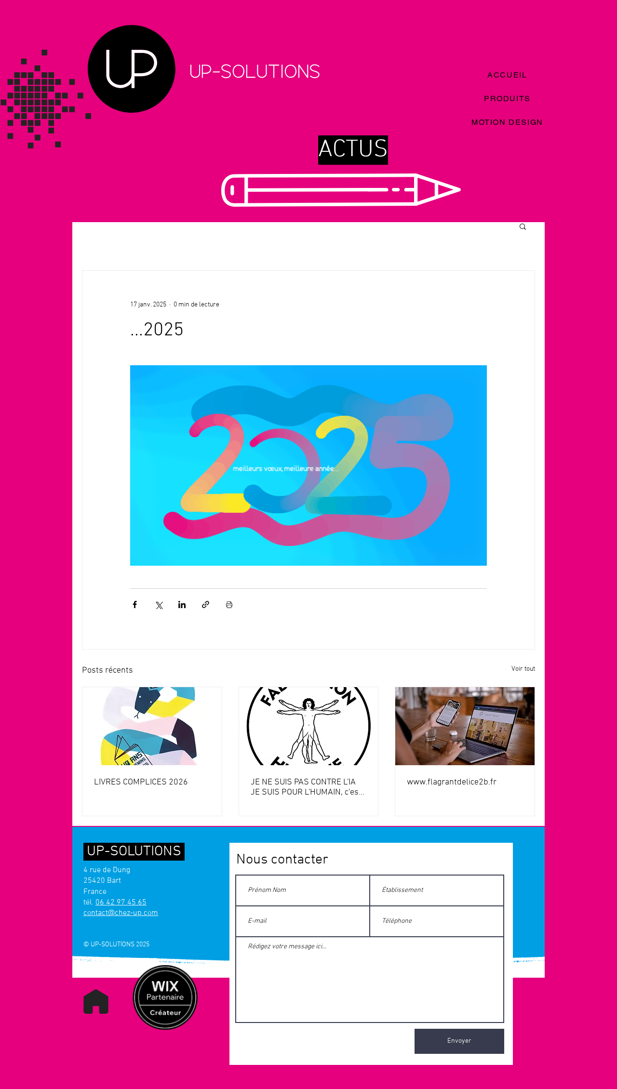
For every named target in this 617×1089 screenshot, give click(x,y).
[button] (522, 226)
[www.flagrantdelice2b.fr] (465, 726)
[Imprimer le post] (229, 604)
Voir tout (523, 669)
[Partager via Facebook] (134, 604)
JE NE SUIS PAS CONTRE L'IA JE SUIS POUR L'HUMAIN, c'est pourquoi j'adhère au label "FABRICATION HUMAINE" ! (306, 787)
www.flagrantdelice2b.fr (451, 782)
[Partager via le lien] (205, 604)
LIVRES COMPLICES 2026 (141, 782)
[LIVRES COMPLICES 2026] (152, 726)
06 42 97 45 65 (121, 902)
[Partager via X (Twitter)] (158, 604)
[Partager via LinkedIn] (182, 604)
